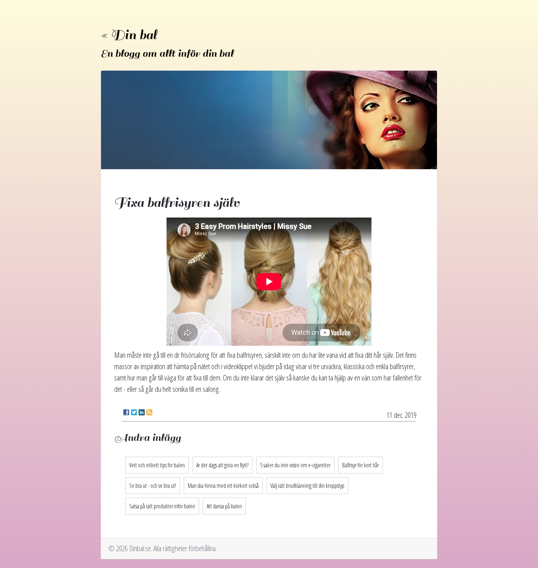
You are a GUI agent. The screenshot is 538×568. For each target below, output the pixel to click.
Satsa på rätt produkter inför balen (162, 506)
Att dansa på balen (224, 506)
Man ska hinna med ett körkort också (223, 486)
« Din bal (129, 35)
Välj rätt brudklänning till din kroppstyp (307, 486)
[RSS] (149, 412)
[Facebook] (126, 412)
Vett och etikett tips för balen (157, 465)
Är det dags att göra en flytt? (223, 465)
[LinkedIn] (142, 412)
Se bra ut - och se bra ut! (152, 486)
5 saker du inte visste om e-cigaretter (295, 465)
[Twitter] (134, 412)
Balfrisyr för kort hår (360, 465)
